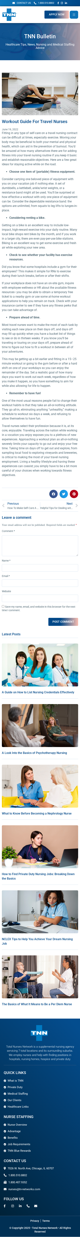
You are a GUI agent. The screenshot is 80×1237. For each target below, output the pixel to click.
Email (6, 576)
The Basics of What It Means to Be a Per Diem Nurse (37, 1004)
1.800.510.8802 (17, 1175)
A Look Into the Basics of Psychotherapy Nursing (34, 753)
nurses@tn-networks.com (24, 1189)
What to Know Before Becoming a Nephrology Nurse (37, 813)
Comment (8, 531)
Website (6, 591)
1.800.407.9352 (17, 1182)
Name (6, 560)
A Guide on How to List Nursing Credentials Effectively (38, 692)
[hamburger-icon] (74, 15)
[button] (53, 494)
